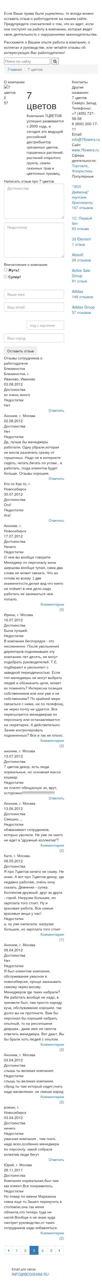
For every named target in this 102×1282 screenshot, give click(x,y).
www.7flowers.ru (85, 149)
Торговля (80, 165)
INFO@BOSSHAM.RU (30, 1274)
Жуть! (13, 269)
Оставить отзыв (20, 350)
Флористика (82, 170)
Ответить (56, 410)
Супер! (14, 276)
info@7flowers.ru (86, 139)
